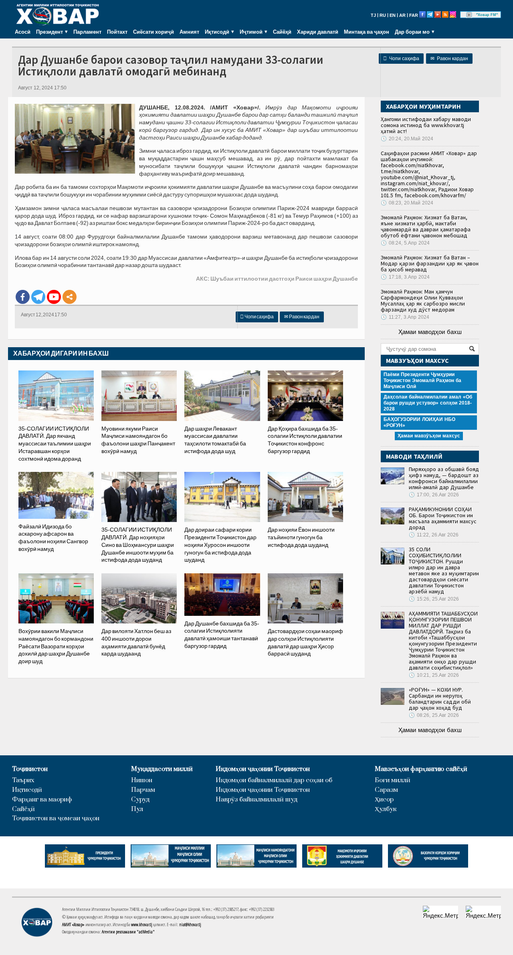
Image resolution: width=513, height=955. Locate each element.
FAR (413, 15)
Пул (137, 809)
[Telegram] (38, 297)
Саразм (386, 790)
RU (383, 15)
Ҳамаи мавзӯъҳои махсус (429, 436)
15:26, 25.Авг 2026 (434, 599)
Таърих (23, 780)
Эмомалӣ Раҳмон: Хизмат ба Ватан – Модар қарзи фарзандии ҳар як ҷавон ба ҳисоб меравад (430, 263)
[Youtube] (54, 297)
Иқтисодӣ (27, 790)
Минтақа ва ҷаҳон (366, 32)
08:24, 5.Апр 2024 (405, 243)
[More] (70, 297)
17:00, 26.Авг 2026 (434, 495)
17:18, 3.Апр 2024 (405, 277)
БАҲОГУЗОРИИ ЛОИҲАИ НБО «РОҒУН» (419, 422)
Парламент (87, 32)
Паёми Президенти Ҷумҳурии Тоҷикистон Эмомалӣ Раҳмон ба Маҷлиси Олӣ (422, 380)
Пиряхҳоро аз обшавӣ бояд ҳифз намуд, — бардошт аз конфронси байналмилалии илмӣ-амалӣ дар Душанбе (444, 478)
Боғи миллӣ (392, 780)
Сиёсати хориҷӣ (153, 32)
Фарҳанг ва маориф (42, 799)
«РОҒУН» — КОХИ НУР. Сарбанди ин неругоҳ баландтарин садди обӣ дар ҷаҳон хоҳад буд (440, 698)
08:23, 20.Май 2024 (407, 203)
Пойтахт (117, 32)
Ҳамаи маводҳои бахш (430, 331)
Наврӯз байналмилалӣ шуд (256, 799)
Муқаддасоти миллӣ (162, 769)
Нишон (141, 780)
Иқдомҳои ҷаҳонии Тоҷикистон (263, 769)
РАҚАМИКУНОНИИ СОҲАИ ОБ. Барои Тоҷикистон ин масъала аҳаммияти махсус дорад (443, 518)
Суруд (140, 799)
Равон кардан (449, 58)
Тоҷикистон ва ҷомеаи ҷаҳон (55, 818)
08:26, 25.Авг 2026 (434, 715)
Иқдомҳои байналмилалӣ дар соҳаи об (274, 780)
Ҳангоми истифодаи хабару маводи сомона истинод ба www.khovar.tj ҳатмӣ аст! (426, 125)
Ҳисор (384, 799)
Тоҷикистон (30, 769)
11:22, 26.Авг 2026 (433, 535)
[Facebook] (23, 297)
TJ (373, 15)
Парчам (143, 790)
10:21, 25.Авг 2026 (434, 675)
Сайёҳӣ (282, 32)
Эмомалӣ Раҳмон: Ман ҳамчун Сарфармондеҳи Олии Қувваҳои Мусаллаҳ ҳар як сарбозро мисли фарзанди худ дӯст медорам (423, 300)
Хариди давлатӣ (317, 32)
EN (393, 15)
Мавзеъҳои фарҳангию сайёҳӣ (421, 769)
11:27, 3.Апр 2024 (405, 317)
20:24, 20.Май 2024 (407, 139)
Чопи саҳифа (401, 58)
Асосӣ (22, 32)
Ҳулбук (385, 809)
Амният (189, 32)
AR (402, 15)
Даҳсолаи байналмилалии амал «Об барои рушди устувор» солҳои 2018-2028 (428, 403)
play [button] (469, 15)
